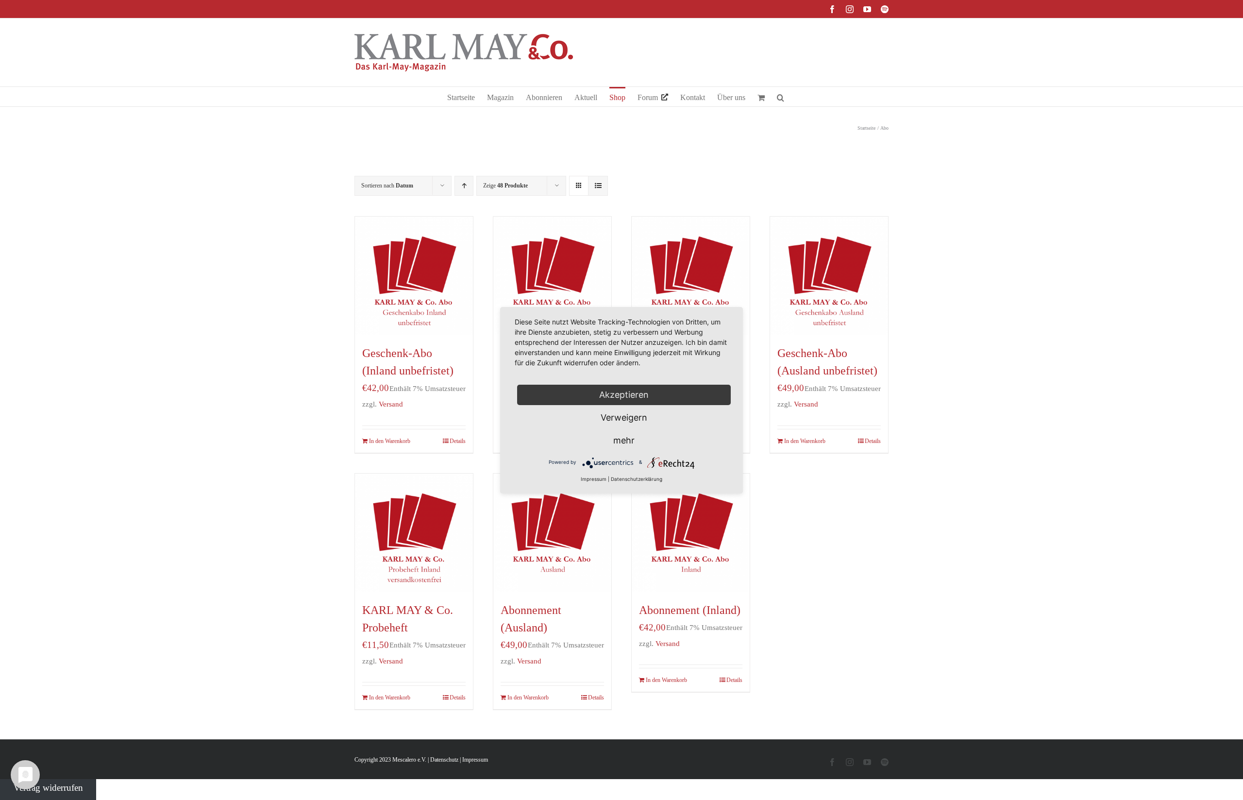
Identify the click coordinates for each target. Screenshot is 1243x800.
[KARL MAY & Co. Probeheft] (414, 533)
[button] (780, 96)
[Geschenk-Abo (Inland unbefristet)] (414, 276)
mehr (624, 440)
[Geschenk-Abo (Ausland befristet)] (691, 276)
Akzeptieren (624, 395)
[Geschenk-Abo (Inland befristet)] (552, 276)
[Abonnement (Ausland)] (552, 533)
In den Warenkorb (389, 441)
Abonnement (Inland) (689, 610)
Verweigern (624, 417)
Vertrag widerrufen (48, 788)
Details (458, 441)
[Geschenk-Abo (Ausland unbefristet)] (829, 276)
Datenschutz (444, 759)
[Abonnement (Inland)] (691, 533)
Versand (391, 404)
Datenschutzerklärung (636, 479)
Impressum (475, 759)
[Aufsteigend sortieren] (463, 186)
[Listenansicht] (597, 185)
